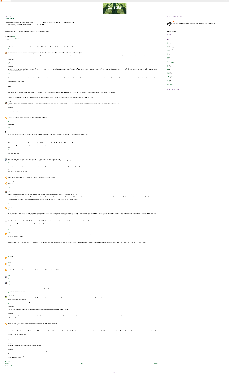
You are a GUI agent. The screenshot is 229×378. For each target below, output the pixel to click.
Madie (168, 68)
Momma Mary (10, 295)
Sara (8, 262)
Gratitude (168, 60)
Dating (168, 51)
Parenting (168, 73)
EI (167, 53)
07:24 (9, 319)
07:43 (9, 56)
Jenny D (9, 275)
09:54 (9, 173)
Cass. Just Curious (11, 50)
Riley (168, 79)
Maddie (168, 66)
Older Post (156, 363)
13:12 (9, 272)
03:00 (9, 346)
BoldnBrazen (10, 181)
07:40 (9, 48)
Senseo (9, 26)
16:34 (9, 358)
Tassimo (13, 36)
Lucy (8, 157)
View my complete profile (178, 25)
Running (168, 80)
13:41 (9, 278)
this (33, 24)
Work (168, 85)
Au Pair (168, 46)
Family (168, 54)
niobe (9, 175)
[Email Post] (18, 38)
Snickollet (9, 130)
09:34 (9, 149)
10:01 (9, 340)
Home (82, 363)
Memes (168, 69)
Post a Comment (7, 361)
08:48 (9, 121)
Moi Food (168, 72)
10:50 (9, 203)
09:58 (9, 326)
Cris (8, 101)
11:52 (9, 238)
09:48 (9, 162)
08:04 (9, 73)
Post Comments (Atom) (13, 365)
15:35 (9, 292)
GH (167, 58)
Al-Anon (168, 43)
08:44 (9, 113)
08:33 (9, 104)
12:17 (9, 253)
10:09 (9, 187)
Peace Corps (169, 74)
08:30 (9, 98)
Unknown (9, 321)
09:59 (9, 179)
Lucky (9, 206)
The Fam (9, 219)
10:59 (9, 216)
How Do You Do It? (170, 62)
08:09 (9, 88)
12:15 (9, 246)
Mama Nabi (10, 115)
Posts (97, 374)
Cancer (168, 50)
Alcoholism (169, 45)
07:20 (9, 310)
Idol (167, 64)
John (167, 65)
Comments (99, 376)
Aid (167, 42)
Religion (168, 77)
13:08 (9, 265)
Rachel (9, 268)
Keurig (9, 25)
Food (168, 57)
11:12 (9, 229)
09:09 (9, 127)
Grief (168, 61)
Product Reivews (169, 76)
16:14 (9, 303)
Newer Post (7, 363)
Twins (168, 81)
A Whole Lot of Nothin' (170, 40)
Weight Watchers (169, 84)
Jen (8, 190)
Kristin (9, 232)
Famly (168, 55)
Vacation (168, 83)
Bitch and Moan (169, 47)
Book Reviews (169, 49)
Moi (9, 39)
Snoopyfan (9, 256)
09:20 (9, 138)
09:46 (9, 155)
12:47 (9, 259)
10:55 (9, 209)
